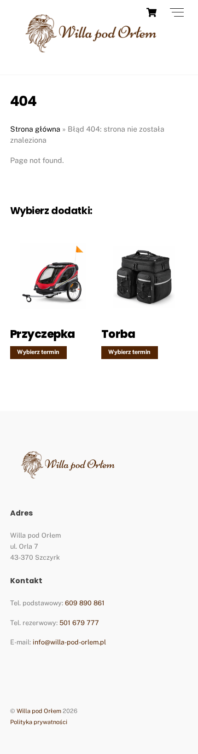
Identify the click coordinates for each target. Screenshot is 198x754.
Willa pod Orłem (39, 711)
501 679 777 (79, 622)
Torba (118, 334)
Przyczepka (42, 334)
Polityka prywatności (38, 722)
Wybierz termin (38, 351)
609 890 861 (85, 603)
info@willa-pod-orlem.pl (69, 642)
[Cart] (151, 12)
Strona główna (35, 129)
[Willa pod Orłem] (90, 57)
